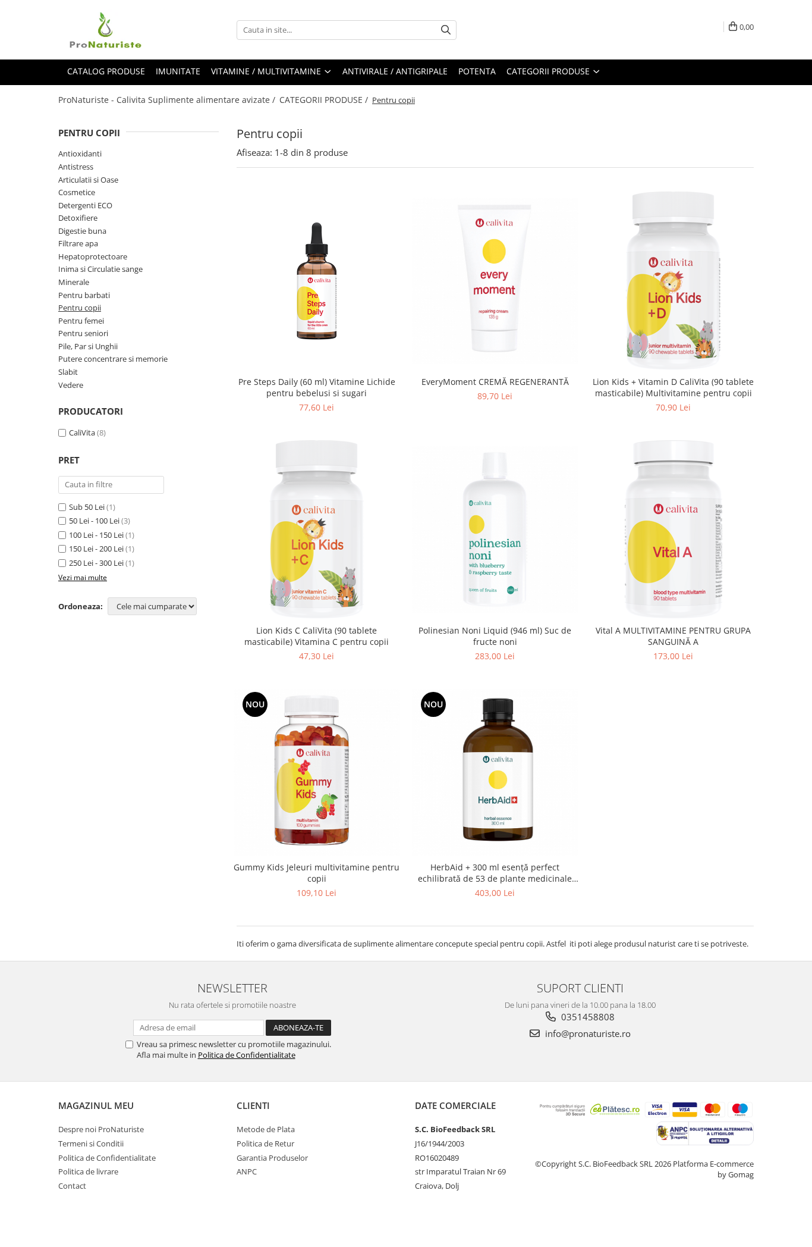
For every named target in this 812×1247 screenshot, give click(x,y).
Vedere (70, 385)
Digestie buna (82, 230)
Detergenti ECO (85, 205)
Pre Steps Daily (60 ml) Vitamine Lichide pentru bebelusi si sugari (316, 387)
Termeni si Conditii (91, 1143)
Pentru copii (79, 307)
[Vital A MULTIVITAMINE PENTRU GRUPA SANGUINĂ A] (673, 529)
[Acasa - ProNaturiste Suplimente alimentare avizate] (117, 30)
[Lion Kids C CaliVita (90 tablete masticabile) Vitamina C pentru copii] (317, 529)
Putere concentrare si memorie (113, 358)
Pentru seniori (83, 333)
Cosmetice (76, 192)
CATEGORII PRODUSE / (324, 99)
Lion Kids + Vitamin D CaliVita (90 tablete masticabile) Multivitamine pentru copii (673, 387)
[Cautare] (446, 30)
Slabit (68, 371)
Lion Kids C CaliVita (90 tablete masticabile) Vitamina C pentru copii (316, 636)
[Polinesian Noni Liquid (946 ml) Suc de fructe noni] (495, 529)
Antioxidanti (80, 153)
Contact (72, 1185)
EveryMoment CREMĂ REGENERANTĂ (495, 381)
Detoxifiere (77, 217)
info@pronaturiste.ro (587, 1033)
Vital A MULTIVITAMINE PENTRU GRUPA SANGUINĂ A (673, 636)
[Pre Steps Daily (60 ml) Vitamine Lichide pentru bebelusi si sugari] (317, 280)
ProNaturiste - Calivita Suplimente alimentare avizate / (168, 99)
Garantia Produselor (272, 1157)
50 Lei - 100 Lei (94, 520)
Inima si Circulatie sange (100, 269)
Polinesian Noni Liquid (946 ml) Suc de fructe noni (494, 636)
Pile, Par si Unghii (88, 346)
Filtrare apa (78, 243)
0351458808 (587, 1017)
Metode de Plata (266, 1129)
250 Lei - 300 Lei (96, 562)
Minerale (73, 282)
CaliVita (82, 432)
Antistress (75, 166)
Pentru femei (81, 320)
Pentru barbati (84, 295)
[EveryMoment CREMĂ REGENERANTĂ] (495, 281)
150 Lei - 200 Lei (96, 548)
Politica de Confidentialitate (246, 1054)
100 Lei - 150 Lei (96, 534)
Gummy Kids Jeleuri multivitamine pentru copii (316, 872)
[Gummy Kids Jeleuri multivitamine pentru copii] (317, 772)
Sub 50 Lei (87, 507)
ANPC (247, 1171)
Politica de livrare (88, 1171)
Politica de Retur (265, 1143)
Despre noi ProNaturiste (101, 1129)
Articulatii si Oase (88, 179)
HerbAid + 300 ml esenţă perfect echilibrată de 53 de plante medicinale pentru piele (495, 872)
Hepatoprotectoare (92, 256)
